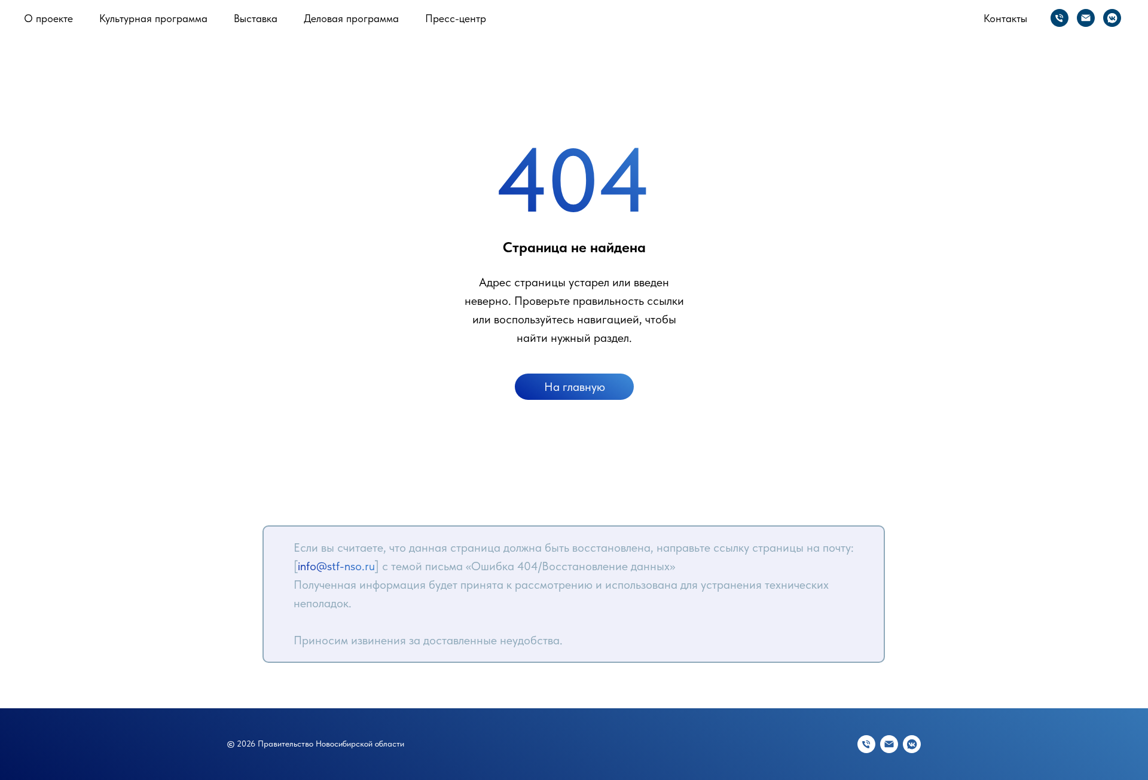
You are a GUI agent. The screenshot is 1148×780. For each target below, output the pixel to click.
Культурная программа (153, 18)
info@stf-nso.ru (336, 566)
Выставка (255, 18)
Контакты (1005, 18)
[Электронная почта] (1086, 18)
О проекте (48, 18)
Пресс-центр (455, 18)
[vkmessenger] (1112, 18)
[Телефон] (1059, 18)
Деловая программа (351, 18)
